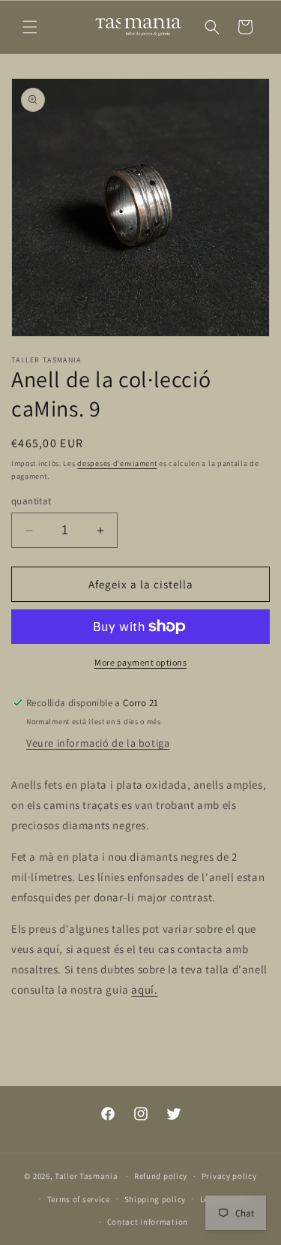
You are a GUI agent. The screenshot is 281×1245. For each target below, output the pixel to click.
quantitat (31, 501)
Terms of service (78, 1199)
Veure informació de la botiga (97, 743)
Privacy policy (229, 1176)
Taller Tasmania (86, 1176)
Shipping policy (155, 1199)
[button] (29, 27)
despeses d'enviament (117, 463)
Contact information (147, 1221)
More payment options (140, 662)
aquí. (144, 989)
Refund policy (160, 1176)
